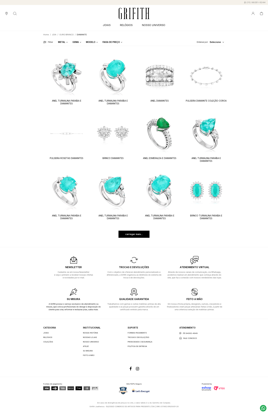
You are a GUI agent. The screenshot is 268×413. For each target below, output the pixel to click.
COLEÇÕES (48, 342)
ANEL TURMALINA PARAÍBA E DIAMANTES (66, 102)
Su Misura (88, 351)
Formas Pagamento (137, 333)
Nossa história (90, 333)
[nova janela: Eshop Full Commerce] (206, 388)
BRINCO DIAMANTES (113, 158)
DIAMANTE (82, 34)
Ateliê (86, 346)
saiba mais (93, 309)
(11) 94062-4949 (190, 333)
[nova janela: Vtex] (219, 388)
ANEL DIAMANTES (159, 100)
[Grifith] (134, 13)
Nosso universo (91, 342)
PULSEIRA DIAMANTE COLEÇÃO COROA (206, 100)
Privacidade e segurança (140, 342)
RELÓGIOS (47, 337)
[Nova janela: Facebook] (130, 368)
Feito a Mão (88, 355)
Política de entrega (137, 346)
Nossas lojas (90, 337)
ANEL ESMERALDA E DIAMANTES (159, 158)
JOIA (54, 34)
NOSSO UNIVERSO (153, 25)
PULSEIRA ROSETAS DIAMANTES (66, 158)
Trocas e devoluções (138, 337)
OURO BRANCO (66, 34)
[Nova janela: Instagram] (137, 368)
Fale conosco (190, 338)
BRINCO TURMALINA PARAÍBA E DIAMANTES (206, 217)
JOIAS (46, 333)
